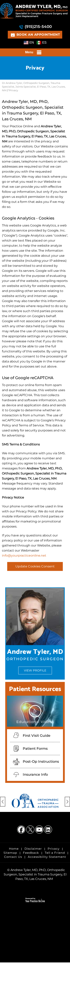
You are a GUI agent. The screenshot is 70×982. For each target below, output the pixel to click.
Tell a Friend (55, 853)
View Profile (35, 670)
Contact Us (13, 857)
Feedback (31, 853)
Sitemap (10, 853)
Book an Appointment (38, 34)
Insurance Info (35, 774)
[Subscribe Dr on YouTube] (39, 829)
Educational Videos (35, 722)
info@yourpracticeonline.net (24, 555)
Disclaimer (33, 848)
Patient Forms (35, 748)
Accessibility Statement (47, 857)
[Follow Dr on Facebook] (21, 829)
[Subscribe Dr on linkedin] (48, 829)
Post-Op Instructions (41, 761)
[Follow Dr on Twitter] (30, 829)
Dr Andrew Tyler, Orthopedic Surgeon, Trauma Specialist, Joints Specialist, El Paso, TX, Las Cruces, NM (34, 86)
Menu (29, 52)
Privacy (54, 848)
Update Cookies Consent (35, 566)
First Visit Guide (36, 735)
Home (14, 848)
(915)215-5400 (38, 26)
